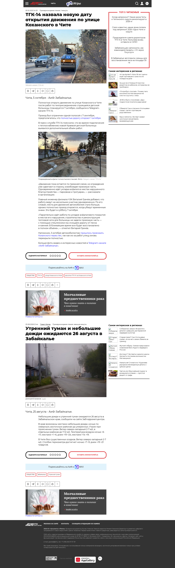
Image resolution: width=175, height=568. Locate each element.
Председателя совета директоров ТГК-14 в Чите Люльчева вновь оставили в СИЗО (129, 40)
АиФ (44, 399)
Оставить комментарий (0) (87, 256)
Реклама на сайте (51, 524)
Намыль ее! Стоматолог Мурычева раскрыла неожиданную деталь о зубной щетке (133, 365)
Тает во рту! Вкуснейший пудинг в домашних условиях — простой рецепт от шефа (133, 373)
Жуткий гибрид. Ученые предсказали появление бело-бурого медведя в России (134, 348)
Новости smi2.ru (34, 316)
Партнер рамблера (66, 558)
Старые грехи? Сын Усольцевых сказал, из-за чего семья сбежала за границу (134, 339)
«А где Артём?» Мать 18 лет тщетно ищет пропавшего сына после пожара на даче (133, 76)
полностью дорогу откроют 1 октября (81, 118)
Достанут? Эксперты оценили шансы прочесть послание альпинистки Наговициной (134, 356)
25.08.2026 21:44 (31, 324)
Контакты (65, 524)
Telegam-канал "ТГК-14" (34, 85)
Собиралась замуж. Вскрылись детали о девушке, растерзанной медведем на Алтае (133, 331)
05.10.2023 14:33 (31, 10)
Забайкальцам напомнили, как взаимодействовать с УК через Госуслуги (129, 50)
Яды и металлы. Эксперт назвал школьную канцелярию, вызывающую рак (132, 119)
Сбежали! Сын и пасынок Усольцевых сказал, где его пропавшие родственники (135, 110)
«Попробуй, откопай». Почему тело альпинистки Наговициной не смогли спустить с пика (134, 93)
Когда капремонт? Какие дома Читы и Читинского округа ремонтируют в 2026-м (129, 19)
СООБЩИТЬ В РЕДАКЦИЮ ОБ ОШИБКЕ (86, 524)
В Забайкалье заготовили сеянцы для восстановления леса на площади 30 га (129, 60)
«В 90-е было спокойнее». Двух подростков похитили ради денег (133, 101)
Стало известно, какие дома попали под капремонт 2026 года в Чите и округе (129, 29)
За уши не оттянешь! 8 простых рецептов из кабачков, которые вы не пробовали (134, 85)
